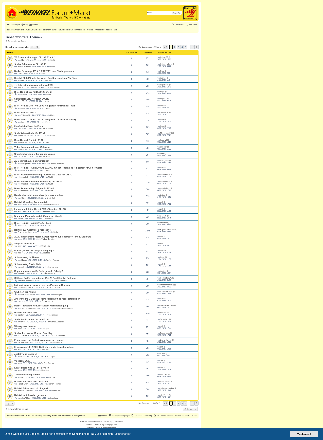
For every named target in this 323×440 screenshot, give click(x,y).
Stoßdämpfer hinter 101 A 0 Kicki (31, 319)
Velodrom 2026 (22, 361)
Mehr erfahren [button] (123, 433)
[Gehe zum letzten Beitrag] (170, 57)
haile (20, 253)
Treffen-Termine (53, 87)
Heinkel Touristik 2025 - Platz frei (31, 381)
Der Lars (25, 377)
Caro (20, 73)
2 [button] (174, 47)
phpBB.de (113, 425)
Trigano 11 (25, 115)
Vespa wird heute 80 (24, 243)
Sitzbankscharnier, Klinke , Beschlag (33, 333)
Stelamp (24, 226)
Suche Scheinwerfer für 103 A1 (30, 64)
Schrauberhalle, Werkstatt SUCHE (31, 99)
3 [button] (178, 47)
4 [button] (182, 47)
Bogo (23, 95)
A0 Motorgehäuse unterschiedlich (31, 161)
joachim (21, 218)
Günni (23, 198)
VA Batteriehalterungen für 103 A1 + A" (34, 57)
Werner (21, 80)
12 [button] (192, 47)
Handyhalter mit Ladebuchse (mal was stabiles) (38, 195)
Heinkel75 (25, 60)
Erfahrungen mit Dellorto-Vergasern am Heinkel (39, 340)
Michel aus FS (23, 136)
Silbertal (21, 142)
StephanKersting (24, 287)
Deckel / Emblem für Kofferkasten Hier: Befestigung (41, 305)
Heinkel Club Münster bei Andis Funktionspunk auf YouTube (45, 78)
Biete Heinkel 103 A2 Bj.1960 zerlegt (32, 92)
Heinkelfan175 (27, 281)
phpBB (92, 422)
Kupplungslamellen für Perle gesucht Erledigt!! (38, 271)
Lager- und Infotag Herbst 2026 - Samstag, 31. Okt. (40, 209)
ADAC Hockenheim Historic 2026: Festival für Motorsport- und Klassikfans (52, 236)
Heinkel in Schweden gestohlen (30, 395)
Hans (23, 260)
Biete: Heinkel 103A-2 (25, 112)
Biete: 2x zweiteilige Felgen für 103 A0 (34, 188)
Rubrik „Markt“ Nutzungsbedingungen (34, 250)
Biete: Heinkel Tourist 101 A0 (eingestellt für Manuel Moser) (45, 119)
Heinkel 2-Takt (50, 273)
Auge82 (21, 101)
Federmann (22, 336)
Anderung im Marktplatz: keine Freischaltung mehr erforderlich (47, 299)
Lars (23, 108)
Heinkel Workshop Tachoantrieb (30, 202)
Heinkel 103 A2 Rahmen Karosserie (32, 230)
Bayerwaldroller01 (25, 232)
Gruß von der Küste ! (25, 292)
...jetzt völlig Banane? (25, 354)
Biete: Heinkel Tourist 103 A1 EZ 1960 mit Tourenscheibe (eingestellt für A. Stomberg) (58, 168)
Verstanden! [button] (304, 434)
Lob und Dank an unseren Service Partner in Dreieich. (42, 285)
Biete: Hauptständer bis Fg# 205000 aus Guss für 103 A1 (43, 174)
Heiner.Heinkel (24, 67)
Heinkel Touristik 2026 (25, 312)
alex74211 (25, 398)
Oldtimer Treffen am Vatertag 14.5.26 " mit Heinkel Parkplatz (45, 278)
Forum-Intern (47, 129)
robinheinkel (23, 177)
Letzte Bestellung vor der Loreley (31, 367)
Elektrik (52, 377)
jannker (21, 273)
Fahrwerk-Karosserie (50, 205)
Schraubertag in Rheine (26, 257)
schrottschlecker (25, 391)
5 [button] (185, 47)
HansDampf (23, 384)
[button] (165, 47)
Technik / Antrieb (57, 163)
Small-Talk (51, 198)
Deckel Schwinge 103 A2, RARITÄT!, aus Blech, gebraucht (44, 71)
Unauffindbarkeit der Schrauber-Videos (34, 154)
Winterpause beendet (25, 326)
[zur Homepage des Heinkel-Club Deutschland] (12, 12)
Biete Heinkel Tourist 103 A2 (28, 140)
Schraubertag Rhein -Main (27, 264)
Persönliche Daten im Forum (29, 126)
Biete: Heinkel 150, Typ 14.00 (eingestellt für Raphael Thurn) (45, 105)
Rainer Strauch (27, 295)
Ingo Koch (22, 87)
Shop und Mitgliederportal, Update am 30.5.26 (38, 216)
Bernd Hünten (23, 342)
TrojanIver (22, 322)
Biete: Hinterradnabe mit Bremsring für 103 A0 (38, 181)
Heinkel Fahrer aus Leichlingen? (31, 388)
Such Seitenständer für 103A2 (29, 133)
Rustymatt (25, 163)
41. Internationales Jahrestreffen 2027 (33, 85)
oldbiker (21, 149)
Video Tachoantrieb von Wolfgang (32, 147)
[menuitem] (24, 25)
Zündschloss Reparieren (27, 374)
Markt (52, 60)
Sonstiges (48, 80)
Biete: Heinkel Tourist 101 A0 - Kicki (32, 223)
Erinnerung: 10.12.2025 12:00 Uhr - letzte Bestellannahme (44, 347)
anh (19, 205)
